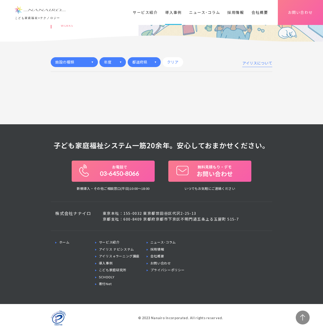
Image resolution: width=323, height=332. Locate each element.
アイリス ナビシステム (116, 249)
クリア (172, 62)
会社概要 (260, 12)
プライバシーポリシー (167, 269)
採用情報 (235, 12)
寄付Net (105, 283)
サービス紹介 (145, 12)
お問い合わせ (300, 12)
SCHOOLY (106, 277)
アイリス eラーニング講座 (119, 256)
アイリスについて (257, 63)
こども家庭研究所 (112, 269)
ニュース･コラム (204, 12)
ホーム (64, 242)
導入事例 (173, 12)
